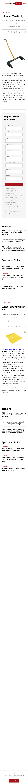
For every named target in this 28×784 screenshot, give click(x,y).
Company (8, 150)
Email (7, 138)
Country (8, 169)
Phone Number (9, 144)
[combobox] (14, 172)
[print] (25, 32)
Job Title (8, 156)
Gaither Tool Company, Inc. (17, 20)
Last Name (9, 132)
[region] (14, 777)
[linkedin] (11, 32)
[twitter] (14, 32)
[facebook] (8, 32)
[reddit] (16, 32)
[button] (3, 4)
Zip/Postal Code (10, 162)
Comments (8, 175)
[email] (19, 32)
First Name (9, 126)
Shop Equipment (6, 12)
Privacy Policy (16, 776)
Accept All (14, 780)
